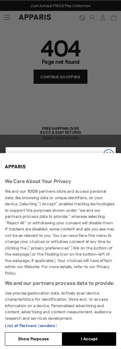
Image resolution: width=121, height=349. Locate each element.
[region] (60, 251)
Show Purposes (33, 338)
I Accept (89, 338)
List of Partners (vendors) (31, 325)
